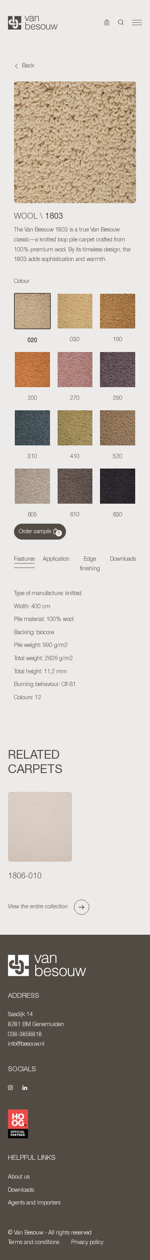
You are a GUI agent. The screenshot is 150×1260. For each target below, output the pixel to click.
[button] (121, 23)
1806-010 (25, 876)
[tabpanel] (75, 646)
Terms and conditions (33, 1242)
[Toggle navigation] (137, 23)
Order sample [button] (39, 532)
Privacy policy (87, 1242)
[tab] (24, 560)
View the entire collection (38, 907)
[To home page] (33, 23)
